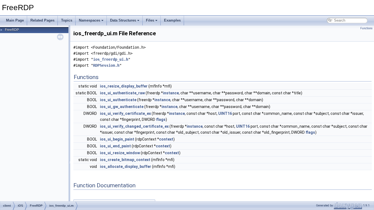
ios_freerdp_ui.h (110, 59)
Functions (366, 28)
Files (150, 20)
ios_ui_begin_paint (117, 139)
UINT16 (225, 113)
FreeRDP (12, 30)
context (166, 139)
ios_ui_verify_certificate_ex (125, 113)
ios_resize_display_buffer (124, 86)
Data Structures (123, 20)
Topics (66, 20)
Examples (172, 20)
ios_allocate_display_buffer (125, 166)
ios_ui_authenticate (118, 100)
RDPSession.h (106, 65)
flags (161, 119)
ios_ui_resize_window (120, 153)
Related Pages (42, 20)
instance (171, 93)
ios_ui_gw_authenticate (121, 106)
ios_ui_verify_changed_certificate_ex (134, 126)
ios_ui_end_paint (115, 146)
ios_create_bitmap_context (125, 160)
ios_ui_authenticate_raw (122, 93)
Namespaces (89, 20)
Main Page (15, 20)
